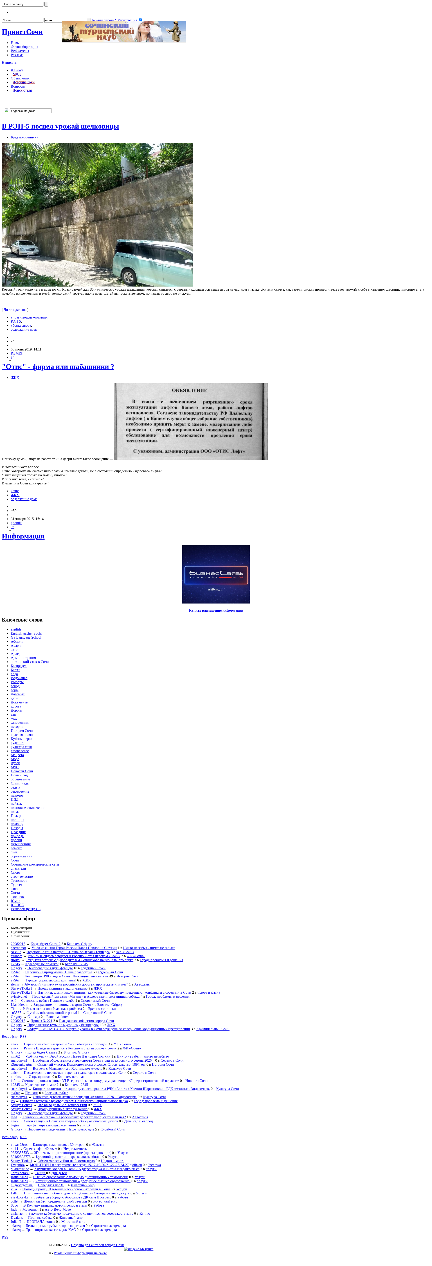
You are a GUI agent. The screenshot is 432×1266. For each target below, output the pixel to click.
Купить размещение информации (216, 610)
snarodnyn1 (19, 1060)
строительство (22, 876)
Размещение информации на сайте (80, 1253)
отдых (15, 787)
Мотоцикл (30, 1209)
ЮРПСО (17, 905)
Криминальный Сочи (213, 1029)
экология (18, 897)
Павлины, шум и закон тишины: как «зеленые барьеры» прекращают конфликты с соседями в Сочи (114, 992)
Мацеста (17, 755)
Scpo (14, 1205)
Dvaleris (17, 1217)
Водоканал (19, 678)
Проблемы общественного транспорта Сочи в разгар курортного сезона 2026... (93, 1060)
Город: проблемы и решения (161, 960)
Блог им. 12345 (76, 964)
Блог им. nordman (71, 1076)
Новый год (19, 775)
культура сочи (21, 747)
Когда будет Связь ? (46, 944)
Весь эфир (10, 1036)
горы (14, 690)
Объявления (20, 78)
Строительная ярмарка (108, 1226)
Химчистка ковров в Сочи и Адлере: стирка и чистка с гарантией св (87, 1169)
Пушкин (31, 1093)
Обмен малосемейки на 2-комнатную (66, 1161)
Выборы (17, 682)
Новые (16, 43)
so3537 (16, 952)
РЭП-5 (16, 321)
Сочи (22, 31)
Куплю (145, 1213)
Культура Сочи (119, 1068)
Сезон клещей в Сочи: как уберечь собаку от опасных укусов (71, 1121)
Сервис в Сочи (172, 1060)
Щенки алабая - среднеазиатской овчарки (55, 1201)
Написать (9, 62)
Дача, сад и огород (138, 1121)
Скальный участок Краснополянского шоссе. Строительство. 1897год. (91, 1064)
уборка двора (21, 325)
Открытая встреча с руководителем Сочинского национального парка (79, 960)
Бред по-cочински (24, 137)
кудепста (17, 743)
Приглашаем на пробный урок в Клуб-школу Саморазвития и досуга (77, 1193)
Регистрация (127, 20)
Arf (13, 1000)
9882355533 (20, 1153)
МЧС (15, 767)
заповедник (20, 722)
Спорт (15, 872)
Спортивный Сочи (95, 1000)
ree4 (14, 1117)
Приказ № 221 (41, 1021)
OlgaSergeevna (22, 1185)
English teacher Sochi (26, 633)
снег (14, 852)
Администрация (23, 658)
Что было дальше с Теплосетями (62, 1105)
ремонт (16, 848)
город (15, 686)
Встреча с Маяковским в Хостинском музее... (67, 1068)
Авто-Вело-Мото (58, 1209)
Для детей (59, 1173)
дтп (13, 714)
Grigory (16, 968)
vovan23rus (19, 1144)
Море (15, 759)
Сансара (33, 1017)
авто (14, 649)
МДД (17, 74)
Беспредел (19, 666)
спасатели (18, 868)
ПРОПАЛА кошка (41, 1221)
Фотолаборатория (24, 47)
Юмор (15, 901)
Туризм (16, 884)
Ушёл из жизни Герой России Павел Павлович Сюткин (74, 948)
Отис (15, 491)
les (13, 1101)
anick (14, 1044)
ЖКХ (15, 378)
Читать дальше (15, 310)
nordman (17, 1076)
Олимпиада (20, 783)
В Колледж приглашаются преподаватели (55, 1205)
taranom (16, 956)
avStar (15, 972)
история (17, 726)
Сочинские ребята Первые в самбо (47, 1000)
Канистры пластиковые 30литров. (59, 1144)
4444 (14, 1149)
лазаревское (20, 751)
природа (17, 836)
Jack (14, 1209)
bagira (15, 1125)
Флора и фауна (209, 992)
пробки (16, 840)
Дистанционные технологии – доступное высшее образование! (81, 1181)
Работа (122, 1197)
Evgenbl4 (18, 1165)
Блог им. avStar (56, 1093)
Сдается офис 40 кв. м (40, 1149)
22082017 (18, 944)
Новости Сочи (22, 771)
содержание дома (24, 329)
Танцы (40, 1173)
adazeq (16, 1226)
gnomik (16, 523)
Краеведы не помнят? (41, 964)
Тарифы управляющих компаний (50, 980)
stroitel (15, 960)
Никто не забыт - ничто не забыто (149, 948)
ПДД (14, 799)
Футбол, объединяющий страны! (52, 1013)
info (13, 1081)
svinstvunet (19, 996)
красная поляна (22, 735)
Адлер (15, 654)
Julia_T (16, 1221)
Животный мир (82, 1185)
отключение (20, 791)
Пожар (16, 816)
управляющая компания (29, 317)
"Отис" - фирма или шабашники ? (58, 366)
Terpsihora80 (20, 1173)
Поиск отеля (22, 90)
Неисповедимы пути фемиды (50, 968)
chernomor (18, 948)
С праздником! (40, 1076)
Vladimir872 (20, 1169)
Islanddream (19, 1004)
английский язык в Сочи (30, 662)
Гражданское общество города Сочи (86, 1021)
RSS (23, 1036)
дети (14, 698)
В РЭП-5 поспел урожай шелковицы (60, 126)
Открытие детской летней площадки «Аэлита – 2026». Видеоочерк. (85, 1097)
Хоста (15, 893)
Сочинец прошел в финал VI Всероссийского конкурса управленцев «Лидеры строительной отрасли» (100, 1081)
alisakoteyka (19, 1197)
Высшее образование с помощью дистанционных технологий (80, 1177)
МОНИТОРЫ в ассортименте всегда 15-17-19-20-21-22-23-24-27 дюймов (86, 1165)
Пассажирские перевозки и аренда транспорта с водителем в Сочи (75, 1072)
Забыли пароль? (103, 20)
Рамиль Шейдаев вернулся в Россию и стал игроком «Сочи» (74, 956)
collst (14, 1201)
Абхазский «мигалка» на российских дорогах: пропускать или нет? (76, 984)
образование (20, 779)
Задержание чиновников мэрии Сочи (62, 1004)
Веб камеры (20, 51)
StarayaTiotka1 (21, 988)
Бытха (15, 670)
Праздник (18, 832)
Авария (16, 645)
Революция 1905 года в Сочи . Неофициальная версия (66, 976)
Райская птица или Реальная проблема (52, 1009)
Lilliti (14, 1193)
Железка (98, 1144)
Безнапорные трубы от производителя (55, 1226)
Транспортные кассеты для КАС (51, 1230)
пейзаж (16, 803)
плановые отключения (28, 807)
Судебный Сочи (93, 968)
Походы (17, 828)
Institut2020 (19, 1177)
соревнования (21, 856)
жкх (14, 718)
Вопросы (18, 86)
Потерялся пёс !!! (51, 1185)
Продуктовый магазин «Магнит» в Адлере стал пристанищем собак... (86, 996)
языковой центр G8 (25, 909)
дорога (16, 706)
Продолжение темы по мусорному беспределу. (63, 1025)
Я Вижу (17, 70)
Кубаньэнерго (21, 739)
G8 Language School (26, 637)
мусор (15, 763)
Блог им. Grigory (79, 944)
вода (14, 674)
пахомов (17, 795)
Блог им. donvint (58, 1017)
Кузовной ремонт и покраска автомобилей (69, 1157)
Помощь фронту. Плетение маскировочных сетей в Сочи (66, 1189)
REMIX (16, 353)
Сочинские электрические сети (35, 864)
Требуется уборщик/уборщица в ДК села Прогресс (72, 1197)
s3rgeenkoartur (21, 1064)
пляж (15, 812)
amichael (17, 1213)
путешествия (21, 844)
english (16, 629)
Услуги (122, 1153)
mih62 (15, 1056)
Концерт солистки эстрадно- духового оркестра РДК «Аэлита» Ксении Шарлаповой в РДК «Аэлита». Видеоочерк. (121, 1089)
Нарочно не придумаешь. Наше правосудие (58, 972)
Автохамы (142, 984)
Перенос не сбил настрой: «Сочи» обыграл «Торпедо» (68, 952)
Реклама (17, 55)
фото (14, 889)
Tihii (14, 1009)
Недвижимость (75, 1149)
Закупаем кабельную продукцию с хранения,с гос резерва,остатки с (81, 1213)
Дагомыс (18, 694)
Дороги (16, 710)
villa (14, 1189)
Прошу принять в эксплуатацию (63, 988)
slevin (15, 984)
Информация (23, 536)
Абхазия (17, 641)
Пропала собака (40, 1217)
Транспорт (19, 880)
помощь (17, 824)
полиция (17, 820)
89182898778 (21, 1157)
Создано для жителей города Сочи (97, 1245)
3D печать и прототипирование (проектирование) (72, 1153)
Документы (20, 702)
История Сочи (24, 82)
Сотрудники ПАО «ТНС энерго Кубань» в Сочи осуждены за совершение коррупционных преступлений (108, 1029)
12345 (15, 964)
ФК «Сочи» (125, 952)
